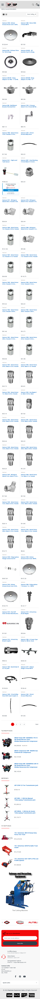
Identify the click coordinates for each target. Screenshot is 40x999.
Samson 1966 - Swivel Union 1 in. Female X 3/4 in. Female (29, 255)
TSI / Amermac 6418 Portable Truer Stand (26, 846)
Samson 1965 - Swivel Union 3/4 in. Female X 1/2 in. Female (10, 283)
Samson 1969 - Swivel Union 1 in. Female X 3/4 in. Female (10, 228)
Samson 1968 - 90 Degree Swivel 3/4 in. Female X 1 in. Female (29, 228)
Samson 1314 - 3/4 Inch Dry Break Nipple (28, 612)
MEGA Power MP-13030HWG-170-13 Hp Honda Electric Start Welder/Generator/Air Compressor (25, 739)
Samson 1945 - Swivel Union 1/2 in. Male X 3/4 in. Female (10, 502)
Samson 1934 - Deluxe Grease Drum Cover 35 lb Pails (9, 585)
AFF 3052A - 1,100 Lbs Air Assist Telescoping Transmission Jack (24, 812)
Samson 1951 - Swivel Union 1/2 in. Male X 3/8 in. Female (29, 420)
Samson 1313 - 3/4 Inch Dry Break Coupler (10, 640)
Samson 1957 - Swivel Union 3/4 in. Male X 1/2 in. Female (10, 365)
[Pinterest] (20, 977)
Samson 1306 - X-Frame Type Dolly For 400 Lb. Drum (29, 640)
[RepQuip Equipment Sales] (11, 4)
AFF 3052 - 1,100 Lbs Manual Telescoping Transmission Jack (24, 799)
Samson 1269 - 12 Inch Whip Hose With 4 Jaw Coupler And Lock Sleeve (10, 695)
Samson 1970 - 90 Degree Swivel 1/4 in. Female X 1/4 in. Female (28, 201)
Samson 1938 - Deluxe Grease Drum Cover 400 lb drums (28, 557)
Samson (4, 20)
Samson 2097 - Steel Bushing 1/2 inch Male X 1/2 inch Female (29, 161)
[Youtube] (24, 977)
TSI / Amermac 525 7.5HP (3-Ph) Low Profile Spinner (26, 859)
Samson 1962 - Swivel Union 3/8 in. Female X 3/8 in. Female (29, 310)
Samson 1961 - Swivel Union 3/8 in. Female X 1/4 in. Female (10, 338)
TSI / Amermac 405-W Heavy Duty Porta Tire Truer (25, 833)
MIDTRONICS (4, 778)
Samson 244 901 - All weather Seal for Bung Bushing (27, 51)
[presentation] (2, 922)
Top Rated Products (6, 731)
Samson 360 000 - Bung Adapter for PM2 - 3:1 (27, 78)
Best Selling (30, 14)
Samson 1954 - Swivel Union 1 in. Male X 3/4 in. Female (10, 393)
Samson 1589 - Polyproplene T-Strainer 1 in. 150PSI (29, 585)
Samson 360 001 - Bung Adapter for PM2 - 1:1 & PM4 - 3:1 (10, 78)
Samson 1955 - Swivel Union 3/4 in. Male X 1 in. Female (29, 365)
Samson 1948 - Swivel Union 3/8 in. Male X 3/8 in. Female (29, 448)
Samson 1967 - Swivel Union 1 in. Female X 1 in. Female (10, 255)
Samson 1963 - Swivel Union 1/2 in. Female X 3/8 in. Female (10, 310)
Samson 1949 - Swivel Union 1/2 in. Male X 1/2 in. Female (10, 448)
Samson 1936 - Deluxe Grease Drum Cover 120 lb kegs (9, 23)
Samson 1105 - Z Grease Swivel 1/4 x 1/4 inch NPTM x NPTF (29, 106)
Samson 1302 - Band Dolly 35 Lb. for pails (10, 667)
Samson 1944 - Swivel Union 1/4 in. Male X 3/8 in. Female (29, 502)
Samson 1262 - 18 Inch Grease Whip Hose (27, 695)
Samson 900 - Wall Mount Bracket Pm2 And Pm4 (9, 106)
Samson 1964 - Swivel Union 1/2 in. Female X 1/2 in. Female (29, 283)
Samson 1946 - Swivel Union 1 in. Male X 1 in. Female (29, 475)
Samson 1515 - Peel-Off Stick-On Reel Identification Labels (10, 612)
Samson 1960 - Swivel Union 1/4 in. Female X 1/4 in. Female (10, 133)
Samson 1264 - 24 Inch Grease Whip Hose (27, 133)
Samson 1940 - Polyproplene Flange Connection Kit (10, 557)
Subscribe (20, 943)
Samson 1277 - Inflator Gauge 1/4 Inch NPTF (27, 667)
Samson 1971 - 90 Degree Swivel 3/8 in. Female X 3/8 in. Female (10, 201)
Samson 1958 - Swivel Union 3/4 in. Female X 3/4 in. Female (29, 338)
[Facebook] (15, 977)
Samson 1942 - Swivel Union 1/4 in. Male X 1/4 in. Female (29, 530)
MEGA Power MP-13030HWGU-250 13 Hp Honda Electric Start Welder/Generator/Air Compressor (26, 765)
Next (36, 724)
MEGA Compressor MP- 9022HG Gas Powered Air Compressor (26, 751)
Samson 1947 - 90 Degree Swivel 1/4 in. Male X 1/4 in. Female (10, 475)
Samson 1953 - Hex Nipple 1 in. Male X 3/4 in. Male (29, 393)
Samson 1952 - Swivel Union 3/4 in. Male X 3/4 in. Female (10, 420)
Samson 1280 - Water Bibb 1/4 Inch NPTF (28, 23)
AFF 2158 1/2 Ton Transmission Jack (26, 785)
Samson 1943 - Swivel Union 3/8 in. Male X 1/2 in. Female (10, 530)
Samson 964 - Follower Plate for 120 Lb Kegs (10, 51)
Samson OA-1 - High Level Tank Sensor (9, 161)
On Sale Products (6, 826)
